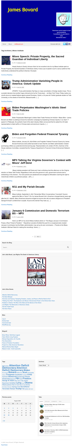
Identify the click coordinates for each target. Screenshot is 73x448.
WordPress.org (6, 325)
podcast (9, 385)
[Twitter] (64, 44)
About (10, 44)
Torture (12, 389)
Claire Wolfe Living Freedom (10, 337)
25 (8, 415)
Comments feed (6, 323)
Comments (54, 401)
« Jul (3, 421)
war (29, 389)
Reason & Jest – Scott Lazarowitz (11, 349)
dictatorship (21, 377)
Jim (14, 63)
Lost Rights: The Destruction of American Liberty (15, 304)
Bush (25, 372)
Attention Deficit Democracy (10, 295)
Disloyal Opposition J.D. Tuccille (11, 339)
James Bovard (23, 9)
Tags (60, 401)
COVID (29, 374)
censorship (31, 372)
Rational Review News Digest (10, 347)
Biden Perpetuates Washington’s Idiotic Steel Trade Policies (39, 109)
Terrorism (6, 388)
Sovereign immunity (6, 386)
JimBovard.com (18, 44)
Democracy (13, 376)
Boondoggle (5, 372)
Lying (18, 382)
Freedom (27, 378)
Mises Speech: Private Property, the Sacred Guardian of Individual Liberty (38, 58)
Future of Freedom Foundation (10, 343)
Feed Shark (4, 445)
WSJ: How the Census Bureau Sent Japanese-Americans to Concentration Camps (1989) (56, 424)
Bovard (12, 372)
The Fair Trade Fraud (8, 306)
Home (4, 44)
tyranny (26, 389)
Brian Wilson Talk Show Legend (11, 335)
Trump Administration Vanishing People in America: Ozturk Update (37, 82)
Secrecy (28, 385)
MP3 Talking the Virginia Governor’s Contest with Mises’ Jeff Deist (41, 161)
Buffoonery (19, 372)
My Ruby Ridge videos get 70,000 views (54, 404)
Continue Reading (6, 75)
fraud (21, 379)
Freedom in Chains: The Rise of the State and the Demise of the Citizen (21, 303)
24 (4, 415)
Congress (10, 374)
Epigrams (12, 379)
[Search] (68, 247)
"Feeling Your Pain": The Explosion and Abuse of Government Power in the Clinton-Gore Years (28, 301)
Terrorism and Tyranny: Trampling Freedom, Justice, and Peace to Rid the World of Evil (26, 299)
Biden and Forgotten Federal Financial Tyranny (40, 134)
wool (32, 389)
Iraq (22, 380)
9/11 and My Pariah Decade (28, 186)
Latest (41, 401)
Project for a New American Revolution (13, 345)
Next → (39, 236)
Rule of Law (15, 385)
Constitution (18, 375)
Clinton (4, 374)
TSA (23, 389)
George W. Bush (8, 380)
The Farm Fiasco (6, 308)
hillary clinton (17, 380)
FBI (17, 378)
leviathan (13, 383)
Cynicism (5, 377)
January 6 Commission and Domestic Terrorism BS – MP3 (40, 212)
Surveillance (25, 387)
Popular (47, 401)
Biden (27, 370)
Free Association (6, 341)
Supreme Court (16, 387)
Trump (18, 388)
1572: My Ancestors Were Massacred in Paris (56, 410)
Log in (4, 319)
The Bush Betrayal (7, 297)
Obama (28, 382)
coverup (25, 375)
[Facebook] (66, 44)
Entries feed (5, 321)
